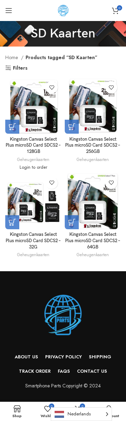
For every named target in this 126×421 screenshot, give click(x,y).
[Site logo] (63, 9)
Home (12, 57)
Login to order (33, 167)
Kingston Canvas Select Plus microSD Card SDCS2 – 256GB (92, 145)
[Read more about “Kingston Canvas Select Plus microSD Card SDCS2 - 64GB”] (72, 222)
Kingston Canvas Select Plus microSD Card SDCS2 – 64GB (92, 241)
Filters (20, 68)
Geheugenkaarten (33, 159)
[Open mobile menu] (9, 10)
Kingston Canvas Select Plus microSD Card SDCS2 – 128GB (33, 145)
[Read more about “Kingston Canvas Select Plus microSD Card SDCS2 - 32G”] (12, 222)
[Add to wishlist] (52, 87)
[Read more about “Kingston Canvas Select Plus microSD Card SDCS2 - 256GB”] (72, 127)
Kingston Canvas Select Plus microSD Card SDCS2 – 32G (33, 241)
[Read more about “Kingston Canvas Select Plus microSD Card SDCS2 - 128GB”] (12, 127)
